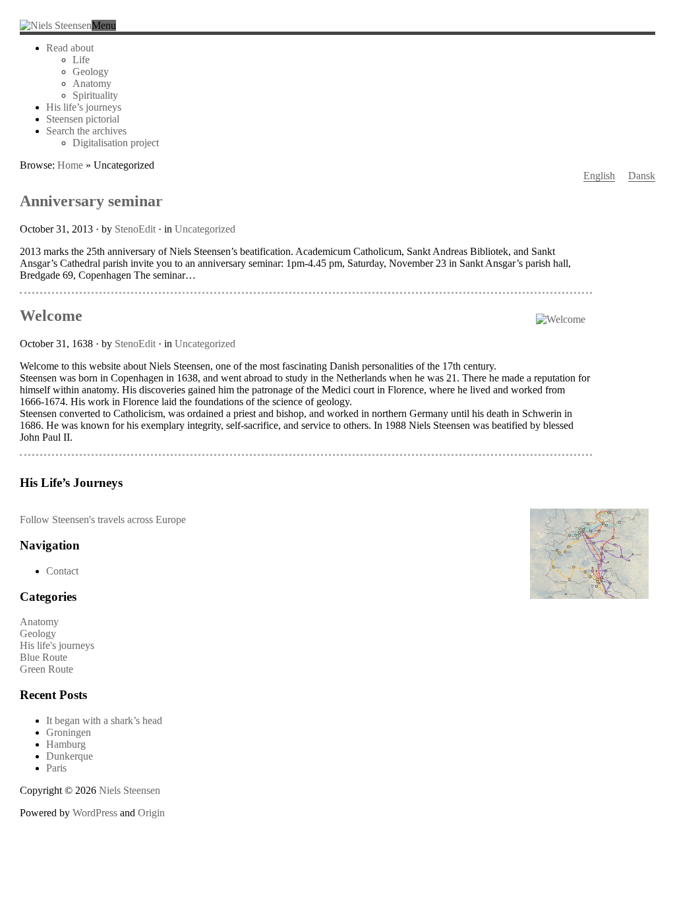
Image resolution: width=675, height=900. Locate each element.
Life (81, 59)
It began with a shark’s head (104, 720)
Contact (62, 571)
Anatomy (92, 83)
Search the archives (86, 130)
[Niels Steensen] (56, 25)
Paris (56, 767)
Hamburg (66, 744)
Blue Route (43, 657)
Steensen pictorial (82, 119)
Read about (70, 47)
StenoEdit (135, 229)
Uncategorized (205, 229)
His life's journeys (57, 645)
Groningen (68, 732)
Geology (91, 71)
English (599, 175)
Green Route (46, 669)
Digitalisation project (116, 142)
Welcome (51, 315)
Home (70, 165)
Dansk (641, 175)
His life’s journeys (83, 107)
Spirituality (95, 95)
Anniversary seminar (91, 201)
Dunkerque (69, 756)
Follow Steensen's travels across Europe (103, 519)
